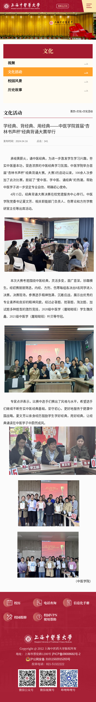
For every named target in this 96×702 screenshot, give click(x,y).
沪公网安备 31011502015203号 (50, 659)
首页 (72, 111)
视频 (11, 62)
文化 (79, 111)
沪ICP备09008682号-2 (66, 654)
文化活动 (15, 71)
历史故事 (15, 89)
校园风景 (15, 80)
